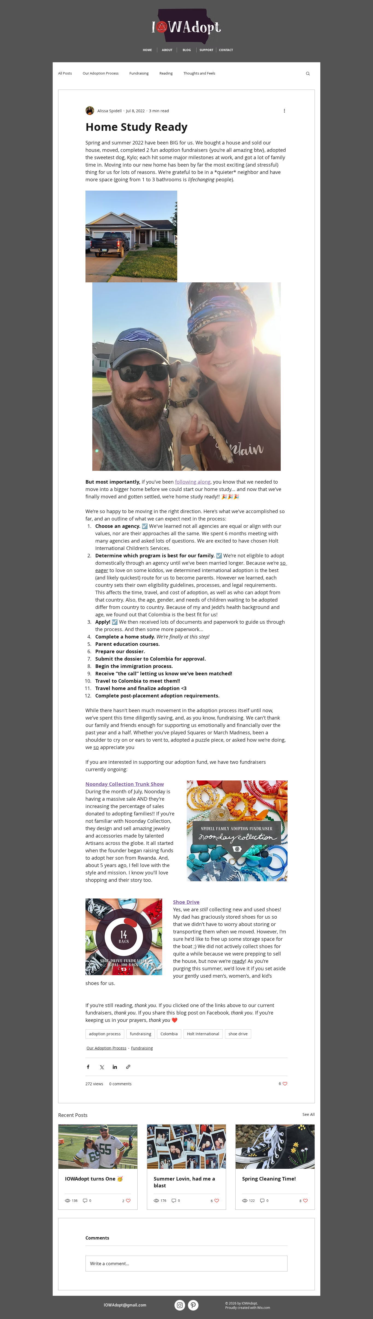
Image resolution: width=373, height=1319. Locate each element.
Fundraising (139, 73)
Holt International (203, 1033)
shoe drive (238, 1033)
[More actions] (284, 110)
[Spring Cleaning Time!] (275, 1147)
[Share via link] (128, 1066)
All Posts (65, 73)
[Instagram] (179, 1305)
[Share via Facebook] (88, 1066)
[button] (307, 73)
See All (309, 1114)
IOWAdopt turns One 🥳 (94, 1178)
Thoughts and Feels (199, 73)
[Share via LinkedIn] (114, 1066)
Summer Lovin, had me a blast (184, 1182)
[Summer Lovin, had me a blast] (186, 1147)
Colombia (169, 1033)
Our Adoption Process (101, 73)
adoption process (105, 1033)
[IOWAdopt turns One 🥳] (97, 1147)
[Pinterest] (193, 1305)
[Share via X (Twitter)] (101, 1066)
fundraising (140, 1033)
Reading (166, 73)
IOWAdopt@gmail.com (125, 1305)
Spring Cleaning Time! (269, 1178)
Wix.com (263, 1307)
